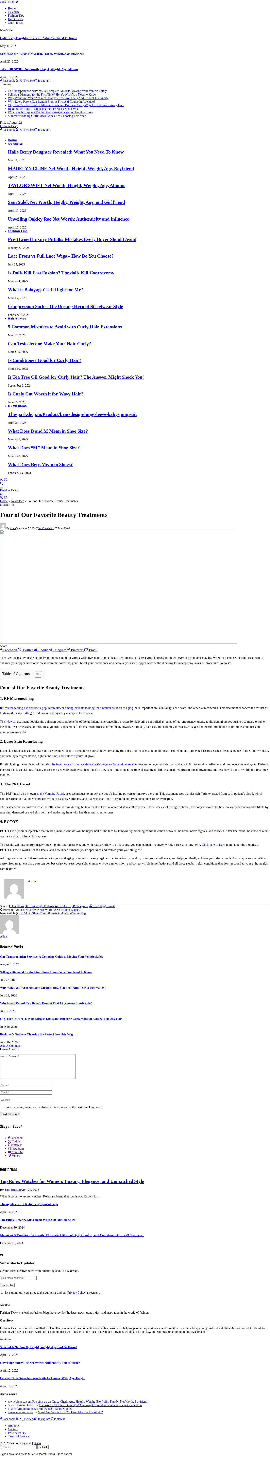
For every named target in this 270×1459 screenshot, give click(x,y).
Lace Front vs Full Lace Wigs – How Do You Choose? (61, 256)
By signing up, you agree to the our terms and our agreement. (52, 1292)
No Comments (46, 528)
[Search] (1, 483)
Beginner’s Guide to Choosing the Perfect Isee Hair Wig (43, 108)
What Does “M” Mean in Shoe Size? (44, 447)
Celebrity (13, 12)
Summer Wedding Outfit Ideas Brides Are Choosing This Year (47, 116)
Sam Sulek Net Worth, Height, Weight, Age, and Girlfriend (66, 202)
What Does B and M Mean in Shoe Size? (48, 431)
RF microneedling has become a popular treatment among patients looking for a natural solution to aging (66, 708)
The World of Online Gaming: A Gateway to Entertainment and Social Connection (90, 1405)
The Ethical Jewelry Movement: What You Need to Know (38, 1219)
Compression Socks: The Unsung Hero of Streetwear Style (65, 306)
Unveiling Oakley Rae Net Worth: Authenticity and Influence (68, 219)
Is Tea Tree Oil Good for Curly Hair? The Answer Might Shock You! (76, 377)
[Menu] (1, 134)
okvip (37, 1443)
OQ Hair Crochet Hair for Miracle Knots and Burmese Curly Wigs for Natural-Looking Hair (66, 105)
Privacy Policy (76, 1292)
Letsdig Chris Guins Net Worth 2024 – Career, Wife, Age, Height (42, 1378)
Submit (43, 1447)
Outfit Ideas (15, 22)
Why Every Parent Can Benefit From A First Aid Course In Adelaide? (51, 101)
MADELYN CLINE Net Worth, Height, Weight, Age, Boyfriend (42, 53)
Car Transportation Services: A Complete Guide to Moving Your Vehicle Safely (57, 91)
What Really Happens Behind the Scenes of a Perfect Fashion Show (50, 112)
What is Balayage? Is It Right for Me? (45, 289)
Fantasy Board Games (58, 1408)
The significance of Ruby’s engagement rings (29, 1204)
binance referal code (20, 1412)
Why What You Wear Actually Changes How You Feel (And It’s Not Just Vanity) (58, 98)
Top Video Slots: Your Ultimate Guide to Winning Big (52, 913)
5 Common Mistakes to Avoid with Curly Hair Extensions (65, 326)
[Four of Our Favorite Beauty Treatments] (118, 642)
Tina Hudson (13, 1189)
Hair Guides (15, 19)
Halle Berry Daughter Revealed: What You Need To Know (38, 38)
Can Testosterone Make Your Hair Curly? (49, 343)
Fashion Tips (16, 15)
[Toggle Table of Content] (36, 674)
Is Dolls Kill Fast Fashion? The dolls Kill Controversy (61, 272)
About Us (14, 1425)
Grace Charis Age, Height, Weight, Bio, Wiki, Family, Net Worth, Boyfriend (99, 1401)
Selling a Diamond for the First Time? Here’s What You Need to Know (52, 94)
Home (12, 8)
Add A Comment (10, 1045)
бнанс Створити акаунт (24, 1408)
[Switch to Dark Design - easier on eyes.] (2, 479)
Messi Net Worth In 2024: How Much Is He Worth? (70, 1412)
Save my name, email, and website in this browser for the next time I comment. (54, 1107)
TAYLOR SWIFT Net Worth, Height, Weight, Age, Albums (39, 69)
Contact (13, 1429)
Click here (208, 844)
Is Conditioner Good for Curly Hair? (44, 360)
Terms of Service (18, 1436)
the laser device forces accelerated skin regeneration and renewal (92, 764)
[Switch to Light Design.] (5, 479)
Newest (11, 721)
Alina (13, 528)
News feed (17, 501)
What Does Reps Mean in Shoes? (40, 464)
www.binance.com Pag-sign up (27, 1401)
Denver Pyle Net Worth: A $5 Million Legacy (51, 909)
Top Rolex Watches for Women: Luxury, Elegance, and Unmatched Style (72, 1181)
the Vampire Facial (51, 793)
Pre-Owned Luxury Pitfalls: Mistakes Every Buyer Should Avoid (72, 239)
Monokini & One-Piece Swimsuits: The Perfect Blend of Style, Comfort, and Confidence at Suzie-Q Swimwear (72, 1235)
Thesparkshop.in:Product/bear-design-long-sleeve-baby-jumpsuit (72, 414)
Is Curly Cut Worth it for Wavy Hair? (45, 393)
